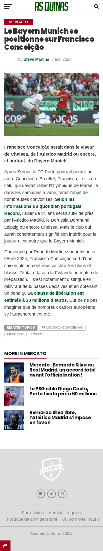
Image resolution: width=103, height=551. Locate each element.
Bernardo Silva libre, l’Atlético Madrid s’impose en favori (60, 417)
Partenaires (33, 512)
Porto (36, 334)
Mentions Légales (64, 512)
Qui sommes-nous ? (81, 519)
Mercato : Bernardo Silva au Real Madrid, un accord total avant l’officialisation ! (63, 370)
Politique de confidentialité (32, 519)
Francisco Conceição (62, 327)
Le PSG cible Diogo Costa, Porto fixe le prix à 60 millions (63, 391)
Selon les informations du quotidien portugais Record (43, 206)
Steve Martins (36, 59)
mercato (15, 334)
